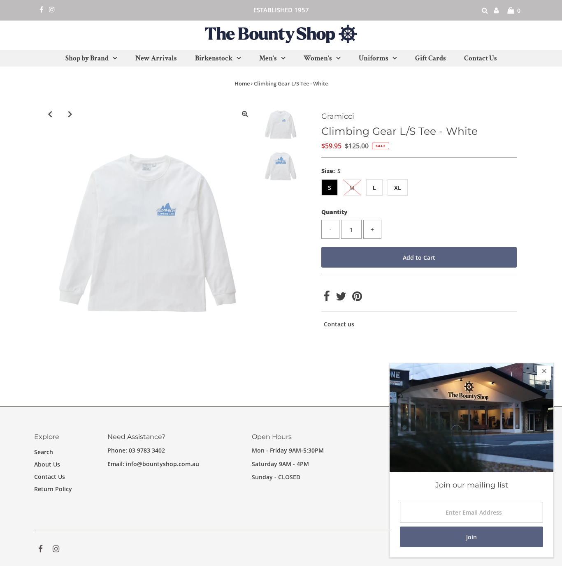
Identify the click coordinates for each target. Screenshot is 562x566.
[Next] (70, 114)
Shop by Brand (87, 58)
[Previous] (50, 114)
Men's (268, 58)
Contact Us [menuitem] (480, 58)
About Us (47, 464)
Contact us (339, 324)
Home (242, 83)
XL (397, 188)
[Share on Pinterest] (357, 298)
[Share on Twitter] (341, 298)
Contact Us (49, 477)
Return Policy (53, 489)
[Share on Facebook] (326, 298)
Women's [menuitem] (318, 58)
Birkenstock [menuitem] (213, 58)
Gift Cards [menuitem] (430, 58)
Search (43, 452)
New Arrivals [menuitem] (156, 58)
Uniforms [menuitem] (373, 58)
